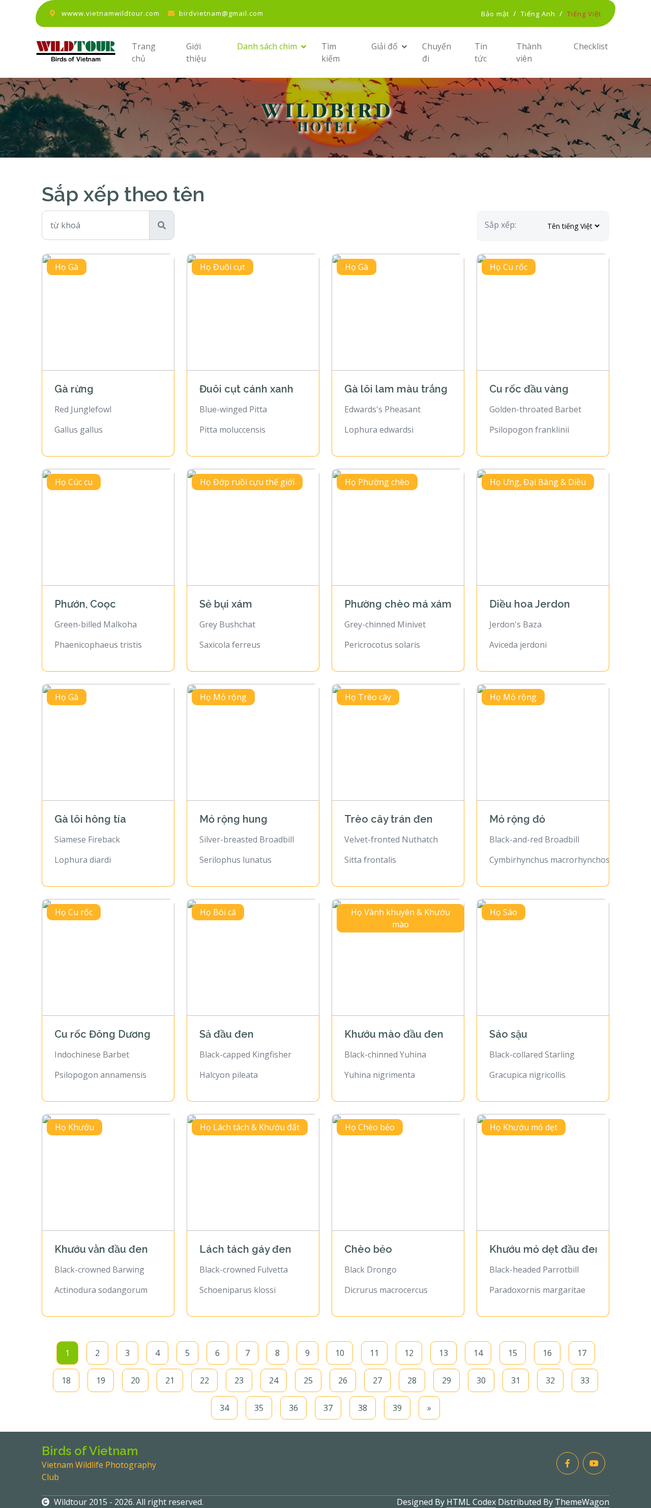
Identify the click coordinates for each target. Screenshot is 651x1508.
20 (135, 1380)
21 (169, 1380)
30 (481, 1380)
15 (512, 1353)
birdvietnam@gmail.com (221, 13)
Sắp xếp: (500, 224)
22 (204, 1380)
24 (273, 1380)
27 (377, 1380)
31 (515, 1380)
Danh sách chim (267, 46)
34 (224, 1407)
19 (100, 1380)
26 (342, 1380)
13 (443, 1353)
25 (308, 1380)
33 (584, 1380)
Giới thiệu (196, 52)
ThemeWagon (582, 1501)
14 (478, 1353)
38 (362, 1407)
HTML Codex (471, 1501)
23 (239, 1380)
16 (547, 1353)
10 (339, 1353)
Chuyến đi (436, 52)
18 (66, 1380)
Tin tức (481, 52)
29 (446, 1380)
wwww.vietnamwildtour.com (111, 13)
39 (397, 1407)
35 (258, 1407)
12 (408, 1353)
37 (328, 1407)
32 (550, 1380)
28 (412, 1380)
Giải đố (384, 46)
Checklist (591, 46)
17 (581, 1353)
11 (374, 1353)
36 (293, 1407)
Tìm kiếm (330, 52)
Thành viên (529, 52)
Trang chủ (144, 52)
